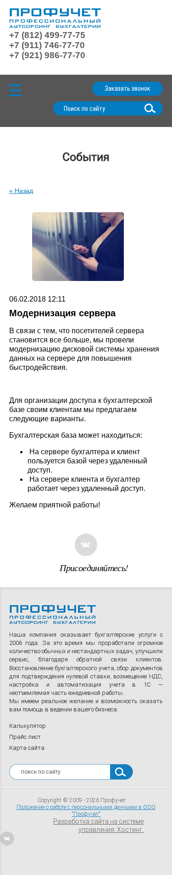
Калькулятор (27, 725)
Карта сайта (26, 747)
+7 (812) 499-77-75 (47, 35)
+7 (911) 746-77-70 (47, 45)
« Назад (21, 190)
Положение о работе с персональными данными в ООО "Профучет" (86, 810)
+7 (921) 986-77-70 (47, 55)
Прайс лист (25, 736)
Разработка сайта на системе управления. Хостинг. (98, 825)
